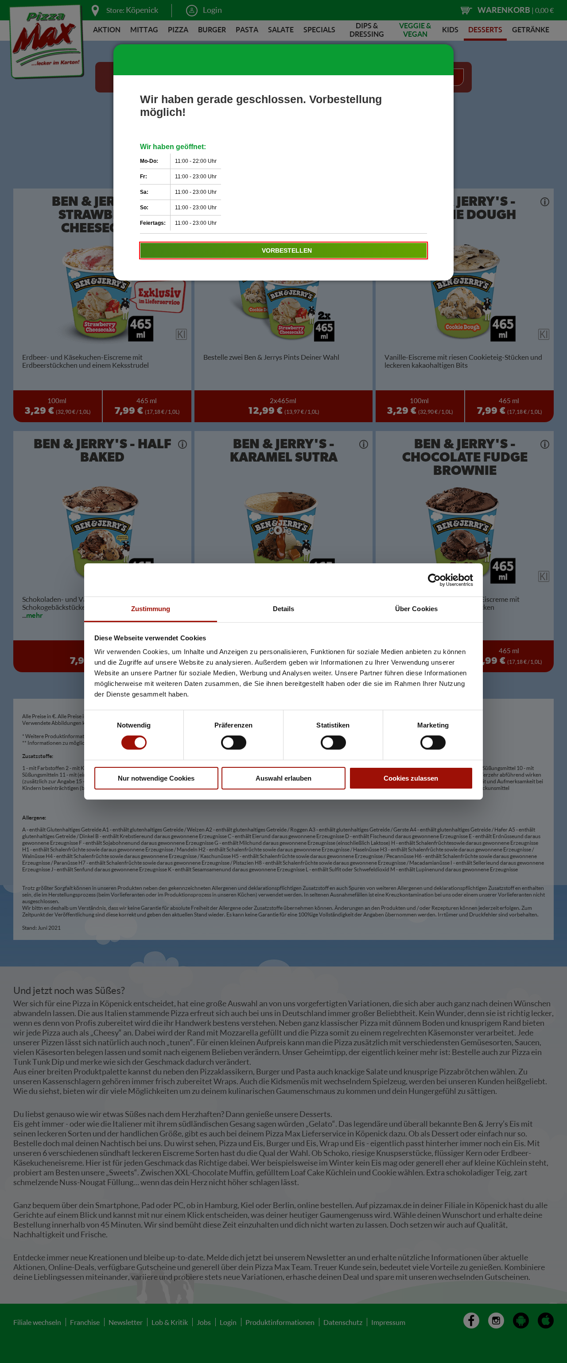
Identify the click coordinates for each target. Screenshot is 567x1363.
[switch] (233, 742)
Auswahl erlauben (283, 778)
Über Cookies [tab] (416, 608)
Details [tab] (284, 608)
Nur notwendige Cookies (156, 778)
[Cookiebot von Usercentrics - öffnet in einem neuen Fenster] (434, 579)
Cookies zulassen (411, 778)
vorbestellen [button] (287, 250)
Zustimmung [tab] (151, 608)
